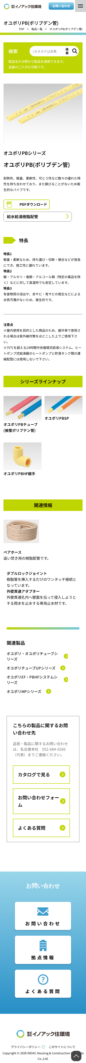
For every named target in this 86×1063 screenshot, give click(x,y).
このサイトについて (62, 1046)
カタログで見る (34, 774)
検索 (67, 51)
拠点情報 (43, 957)
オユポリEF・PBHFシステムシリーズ (32, 679)
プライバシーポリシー (26, 1046)
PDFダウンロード (33, 204)
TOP (21, 29)
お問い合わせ (61, 6)
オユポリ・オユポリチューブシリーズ (32, 656)
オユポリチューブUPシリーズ (31, 668)
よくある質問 (31, 827)
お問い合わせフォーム (38, 801)
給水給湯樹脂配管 (22, 216)
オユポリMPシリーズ (24, 691)
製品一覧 (36, 29)
